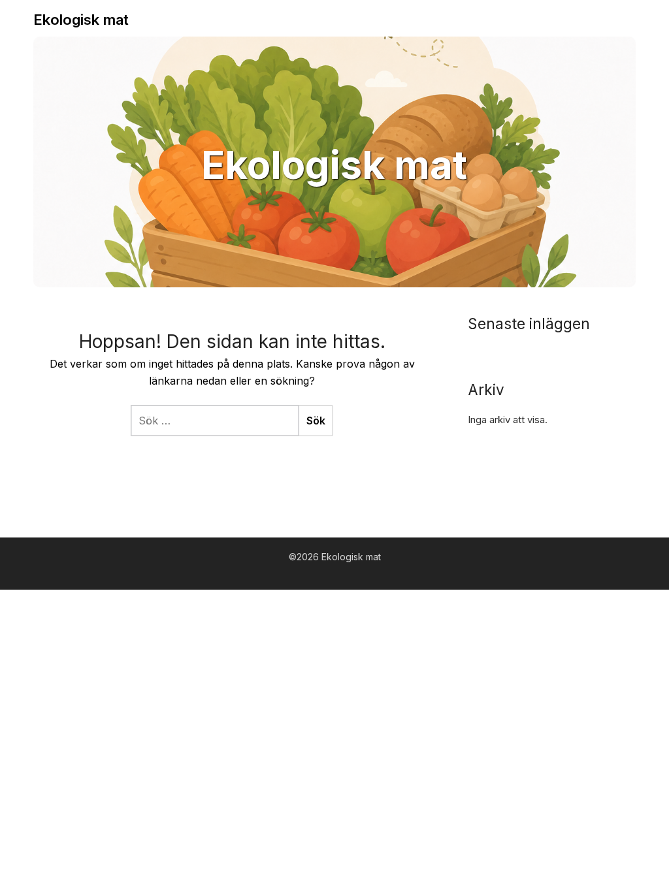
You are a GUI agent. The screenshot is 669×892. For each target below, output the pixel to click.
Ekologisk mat (81, 19)
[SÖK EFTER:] (215, 420)
